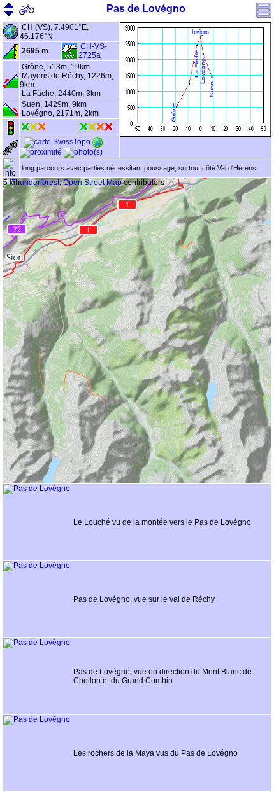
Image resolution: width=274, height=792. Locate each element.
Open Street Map (92, 182)
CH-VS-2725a (92, 51)
